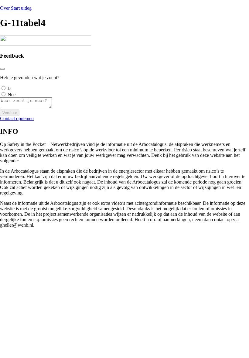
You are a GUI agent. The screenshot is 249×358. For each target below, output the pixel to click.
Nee (11, 94)
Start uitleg (21, 8)
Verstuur (9, 112)
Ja (10, 88)
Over (5, 8)
